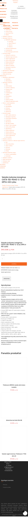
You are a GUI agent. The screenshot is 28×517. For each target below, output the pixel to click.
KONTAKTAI (15, 28)
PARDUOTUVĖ (6, 25)
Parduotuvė (15, 0)
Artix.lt (14, 515)
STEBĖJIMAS (6, 28)
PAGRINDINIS (6, 22)
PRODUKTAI (15, 22)
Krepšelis (15, 2)
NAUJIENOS (15, 25)
